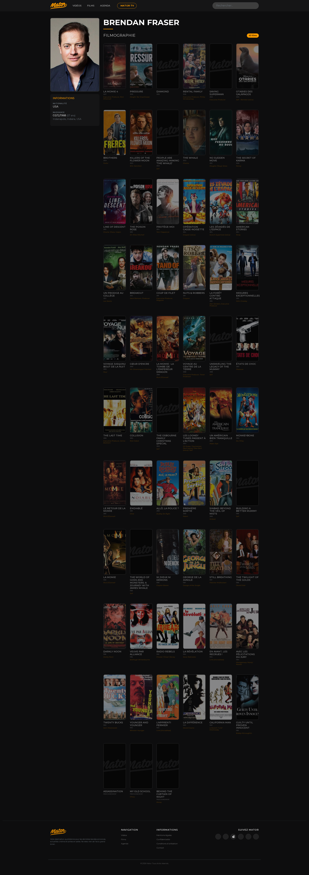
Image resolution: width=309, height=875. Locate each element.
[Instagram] (248, 836)
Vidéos (77, 5)
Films (90, 5)
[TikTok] (256, 836)
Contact (160, 848)
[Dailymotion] (233, 836)
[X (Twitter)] (218, 836)
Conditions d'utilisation (167, 843)
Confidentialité (163, 839)
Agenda (105, 5)
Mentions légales (164, 835)
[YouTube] (226, 836)
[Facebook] (241, 836)
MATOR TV (127, 5)
